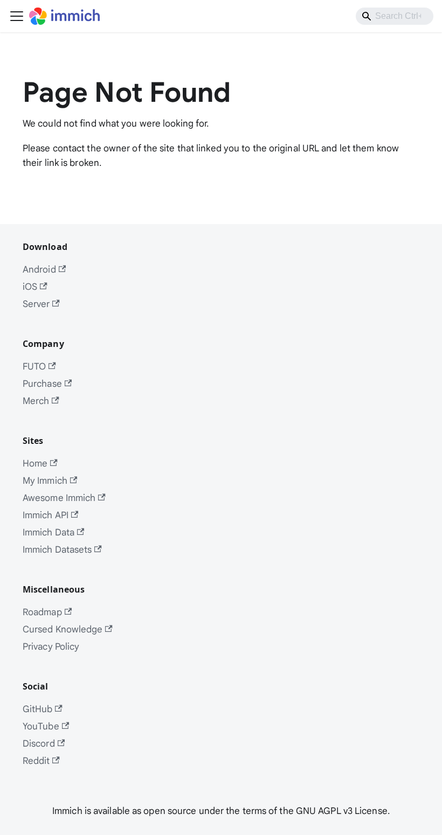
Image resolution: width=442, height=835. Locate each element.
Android (39, 269)
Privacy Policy (51, 646)
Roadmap (42, 612)
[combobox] (394, 16)
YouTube (41, 726)
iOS (30, 286)
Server (36, 303)
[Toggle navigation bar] (17, 16)
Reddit (36, 760)
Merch (36, 400)
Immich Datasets (57, 549)
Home (35, 463)
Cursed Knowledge (63, 629)
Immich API (45, 515)
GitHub (38, 708)
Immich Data (48, 532)
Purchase (42, 383)
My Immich (45, 480)
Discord (39, 743)
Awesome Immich (59, 497)
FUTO (34, 366)
